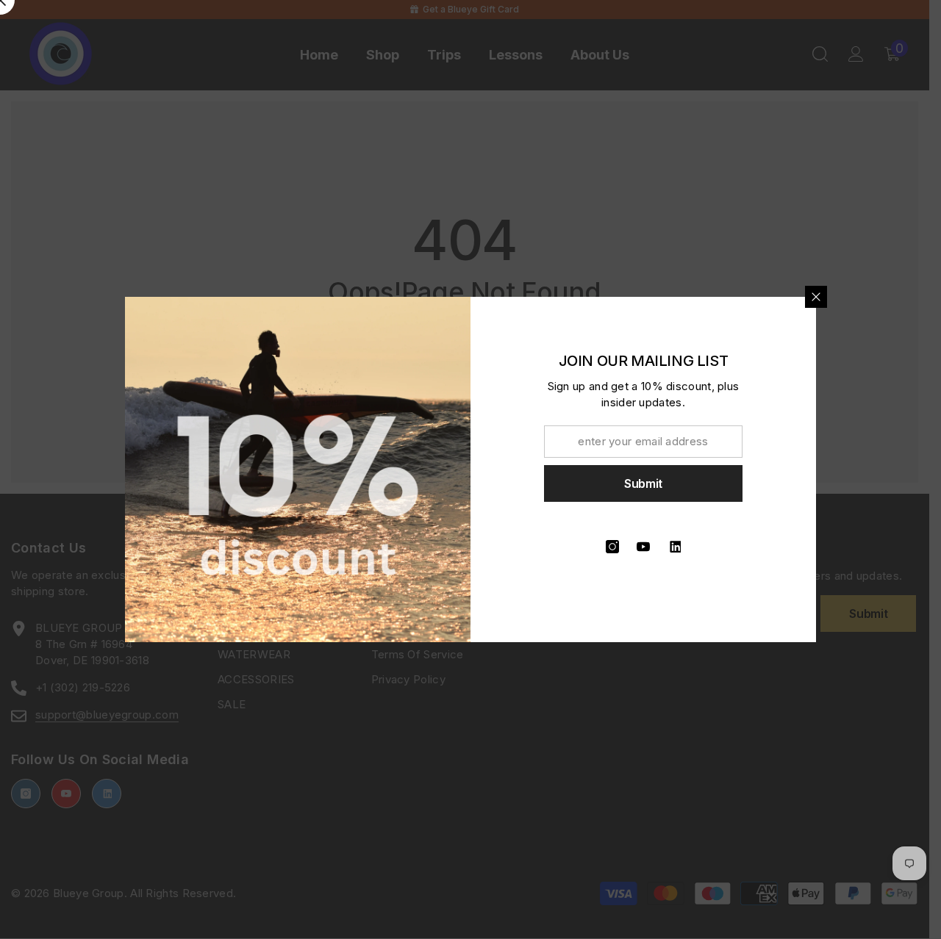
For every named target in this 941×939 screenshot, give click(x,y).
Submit (643, 483)
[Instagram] (612, 546)
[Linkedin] (674, 546)
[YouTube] (643, 546)
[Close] (816, 297)
